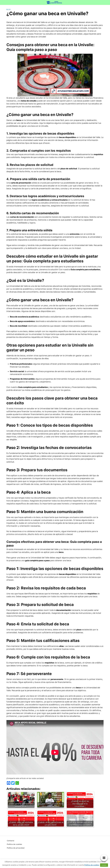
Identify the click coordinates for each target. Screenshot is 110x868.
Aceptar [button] (104, 865)
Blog (8, 9)
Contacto (10, 841)
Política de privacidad (15, 848)
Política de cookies (14, 844)
